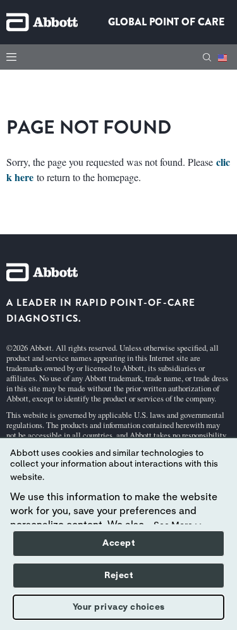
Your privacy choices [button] (119, 607)
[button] (207, 57)
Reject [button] (118, 575)
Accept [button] (118, 543)
